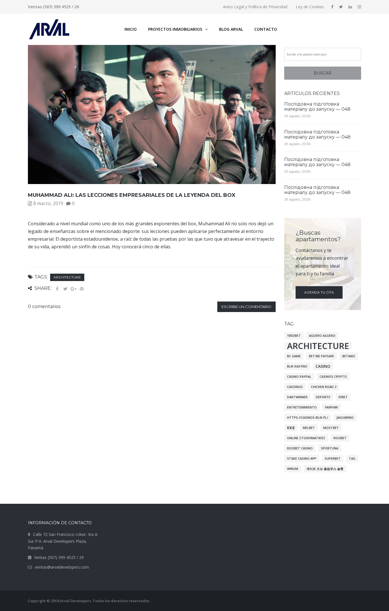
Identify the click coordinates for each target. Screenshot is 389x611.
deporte (323, 397)
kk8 (290, 427)
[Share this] (57, 289)
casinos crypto (333, 377)
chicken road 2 (323, 387)
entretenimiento (302, 407)
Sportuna (329, 448)
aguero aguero (322, 336)
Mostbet (331, 428)
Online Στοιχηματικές (306, 438)
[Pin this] (82, 289)
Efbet (343, 397)
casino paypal (299, 377)
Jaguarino (345, 418)
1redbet (294, 336)
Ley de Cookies (310, 6)
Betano (348, 356)
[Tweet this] (65, 289)
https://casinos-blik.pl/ (307, 418)
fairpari (331, 407)
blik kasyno (297, 366)
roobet (340, 438)
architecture (67, 277)
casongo (295, 387)
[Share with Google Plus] (73, 289)
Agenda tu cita (319, 292)
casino (323, 366)
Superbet (333, 459)
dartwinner (297, 397)
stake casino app (301, 459)
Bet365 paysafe (321, 356)
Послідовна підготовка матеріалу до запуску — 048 (317, 106)
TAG (352, 459)
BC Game (294, 356)
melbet (309, 428)
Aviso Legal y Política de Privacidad (255, 6)
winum (292, 469)
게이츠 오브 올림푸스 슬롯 (324, 469)
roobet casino (300, 448)
